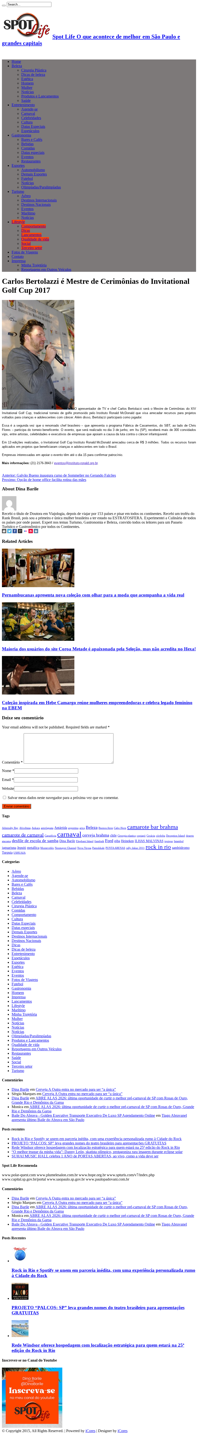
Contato (18, 256)
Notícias (27, 92)
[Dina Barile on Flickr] (25, 532)
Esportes (18, 165)
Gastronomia (21, 135)
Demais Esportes (34, 174)
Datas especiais (32, 152)
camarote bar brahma (152, 826)
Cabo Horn (120, 828)
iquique (168, 841)
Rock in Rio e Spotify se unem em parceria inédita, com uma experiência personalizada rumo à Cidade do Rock (97, 1139)
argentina (73, 828)
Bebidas (27, 144)
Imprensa (19, 261)
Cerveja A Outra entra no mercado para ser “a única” (76, 1089)
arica (82, 828)
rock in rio (158, 846)
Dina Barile (67, 841)
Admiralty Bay (10, 828)
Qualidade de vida (35, 239)
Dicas (25, 230)
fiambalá (99, 841)
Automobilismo (33, 170)
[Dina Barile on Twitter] (9, 532)
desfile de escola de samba (35, 840)
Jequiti (21, 848)
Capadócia (50, 835)
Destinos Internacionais (39, 200)
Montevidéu (47, 848)
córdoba (160, 835)
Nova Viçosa (84, 848)
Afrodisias (25, 828)
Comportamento (33, 226)
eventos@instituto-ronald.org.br (76, 463)
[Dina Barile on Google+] (20, 532)
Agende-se (29, 109)
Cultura (27, 122)
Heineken (127, 841)
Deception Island (175, 835)
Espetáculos (30, 131)
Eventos (27, 157)
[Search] (4, 5)
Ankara (36, 828)
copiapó (141, 835)
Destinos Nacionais (36, 204)
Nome (6, 771)
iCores (90, 1431)
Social (26, 243)
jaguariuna (9, 848)
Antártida (60, 828)
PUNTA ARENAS (115, 848)
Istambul (179, 841)
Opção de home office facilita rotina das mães (44, 480)
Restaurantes (31, 161)
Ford (109, 840)
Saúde (26, 100)
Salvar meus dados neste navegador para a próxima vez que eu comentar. (63, 798)
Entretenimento (23, 105)
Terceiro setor (31, 248)
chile (113, 835)
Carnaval (28, 113)
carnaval (69, 834)
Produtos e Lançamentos (40, 96)
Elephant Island (84, 841)
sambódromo (181, 848)
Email (6, 780)
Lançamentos (31, 235)
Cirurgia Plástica (33, 70)
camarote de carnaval (23, 835)
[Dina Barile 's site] (4, 532)
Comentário (12, 762)
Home (16, 61)
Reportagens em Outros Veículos (46, 269)
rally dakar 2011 (135, 848)
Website (8, 788)
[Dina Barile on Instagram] (36, 532)
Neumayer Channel (65, 848)
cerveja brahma (95, 835)
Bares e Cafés (31, 139)
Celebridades (31, 118)
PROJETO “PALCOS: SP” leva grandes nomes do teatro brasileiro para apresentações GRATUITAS (89, 1143)
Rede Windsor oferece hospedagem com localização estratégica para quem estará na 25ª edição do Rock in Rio (96, 1147)
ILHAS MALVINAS (149, 841)
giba (117, 841)
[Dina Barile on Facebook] (15, 532)
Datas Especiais (33, 126)
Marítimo (28, 213)
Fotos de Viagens (25, 252)
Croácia (151, 835)
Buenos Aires (106, 828)
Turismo (18, 191)
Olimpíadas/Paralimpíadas (41, 187)
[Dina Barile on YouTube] (30, 532)
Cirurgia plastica (127, 835)
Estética (27, 79)
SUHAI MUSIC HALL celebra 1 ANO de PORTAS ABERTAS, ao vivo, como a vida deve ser (85, 1156)
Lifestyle (18, 222)
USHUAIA (20, 852)
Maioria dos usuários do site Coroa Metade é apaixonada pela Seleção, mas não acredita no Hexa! (99, 648)
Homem (27, 83)
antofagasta (47, 828)
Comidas (28, 148)
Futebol (27, 178)
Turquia (7, 852)
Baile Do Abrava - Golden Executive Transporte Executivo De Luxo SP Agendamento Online (83, 1115)
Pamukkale (98, 848)
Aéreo (26, 196)
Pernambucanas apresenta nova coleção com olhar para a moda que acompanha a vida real (93, 594)
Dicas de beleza (33, 74)
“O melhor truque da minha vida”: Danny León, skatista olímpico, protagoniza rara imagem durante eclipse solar (97, 1152)
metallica (33, 848)
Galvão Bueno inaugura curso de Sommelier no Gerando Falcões (59, 475)
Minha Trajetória (34, 265)
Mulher (26, 87)
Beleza (17, 66)
